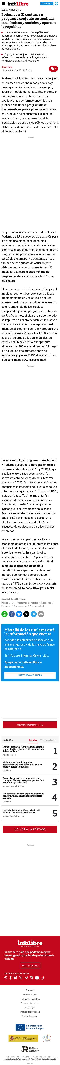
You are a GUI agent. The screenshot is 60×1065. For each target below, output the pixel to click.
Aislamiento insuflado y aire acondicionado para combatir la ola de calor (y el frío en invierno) (22, 764)
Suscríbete (47, 4)
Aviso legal (30, 1007)
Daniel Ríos (6, 67)
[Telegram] (26, 978)
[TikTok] (43, 978)
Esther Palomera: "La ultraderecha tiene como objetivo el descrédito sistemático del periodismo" (23, 749)
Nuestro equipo (30, 994)
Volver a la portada (30, 829)
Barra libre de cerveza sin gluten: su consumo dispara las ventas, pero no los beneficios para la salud (23, 780)
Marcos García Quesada (13, 786)
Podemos (5, 606)
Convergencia (20, 606)
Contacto (30, 990)
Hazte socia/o (30, 965)
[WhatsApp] (5, 978)
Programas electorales (27, 603)
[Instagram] (31, 978)
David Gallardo (9, 755)
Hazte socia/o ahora (30, 675)
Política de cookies (30, 1016)
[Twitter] (21, 978)
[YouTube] (37, 978)
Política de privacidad (30, 1012)
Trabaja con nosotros (30, 999)
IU (12, 603)
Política (4, 603)
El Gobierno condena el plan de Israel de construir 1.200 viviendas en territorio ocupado (23, 795)
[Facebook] (10, 978)
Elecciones (46, 603)
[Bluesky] (15, 978)
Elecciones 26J (37, 606)
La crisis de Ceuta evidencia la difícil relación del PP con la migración (21, 811)
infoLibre (7, 770)
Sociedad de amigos (30, 1003)
